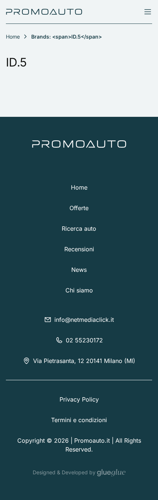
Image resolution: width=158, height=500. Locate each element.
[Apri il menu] (147, 11)
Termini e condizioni (79, 420)
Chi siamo (79, 290)
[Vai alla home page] (44, 12)
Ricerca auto (79, 228)
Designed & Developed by (65, 472)
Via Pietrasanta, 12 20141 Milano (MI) (84, 360)
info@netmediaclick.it (84, 319)
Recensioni (79, 249)
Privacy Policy (79, 399)
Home (79, 187)
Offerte (79, 208)
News (79, 269)
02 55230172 (84, 340)
